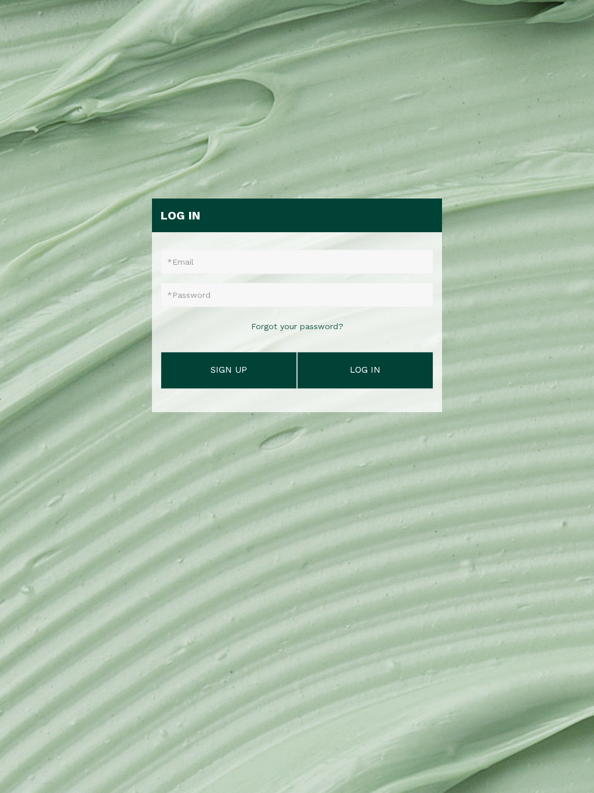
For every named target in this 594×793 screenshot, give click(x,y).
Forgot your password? (297, 326)
